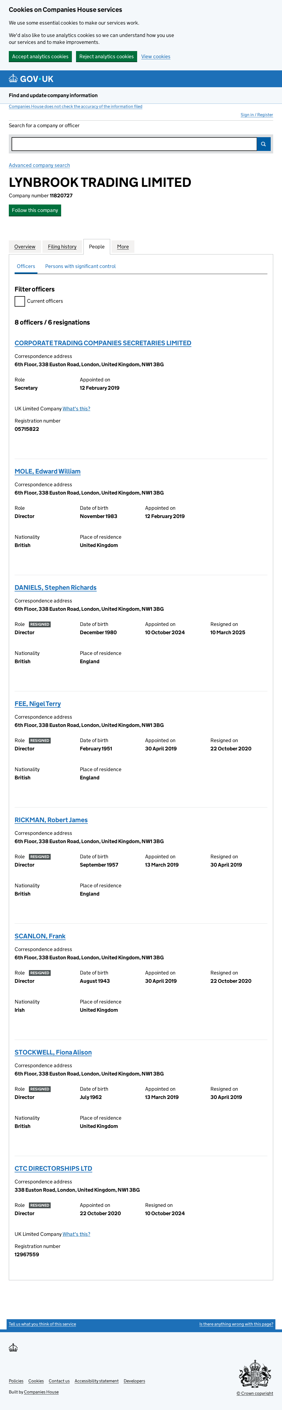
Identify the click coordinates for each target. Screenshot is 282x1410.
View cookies (155, 56)
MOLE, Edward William (48, 471)
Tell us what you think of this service (42, 1324)
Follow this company (35, 210)
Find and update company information (53, 95)
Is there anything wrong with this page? (236, 1324)
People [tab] (97, 246)
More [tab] (123, 246)
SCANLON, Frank (40, 936)
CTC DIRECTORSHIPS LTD (53, 1168)
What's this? (76, 408)
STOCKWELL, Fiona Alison (53, 1052)
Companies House (41, 1392)
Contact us (59, 1381)
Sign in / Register (257, 114)
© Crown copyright (255, 1393)
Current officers (45, 301)
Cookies (36, 1381)
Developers (134, 1381)
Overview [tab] (25, 246)
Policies (16, 1381)
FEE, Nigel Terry (38, 704)
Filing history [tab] (62, 246)
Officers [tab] (26, 266)
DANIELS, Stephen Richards (56, 587)
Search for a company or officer (44, 125)
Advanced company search (39, 165)
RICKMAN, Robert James (51, 820)
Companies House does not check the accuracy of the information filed (75, 106)
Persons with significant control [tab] (80, 266)
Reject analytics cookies (106, 56)
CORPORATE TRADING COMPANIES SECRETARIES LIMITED (103, 343)
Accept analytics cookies (40, 56)
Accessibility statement (97, 1381)
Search (264, 144)
